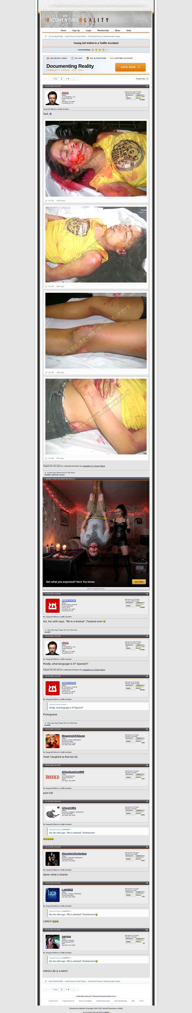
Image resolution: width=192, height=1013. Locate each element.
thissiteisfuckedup (74, 853)
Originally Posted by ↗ (58, 704)
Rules (117, 30)
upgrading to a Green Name (94, 466)
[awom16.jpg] (96, 244)
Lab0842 (67, 889)
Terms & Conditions (85, 1001)
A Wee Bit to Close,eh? (84, 996)
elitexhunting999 (73, 771)
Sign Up (76, 30)
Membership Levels (103, 1001)
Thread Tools (141, 79)
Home (63, 30)
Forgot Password (68, 1001)
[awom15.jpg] (96, 158)
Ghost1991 (69, 808)
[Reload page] (46, 36)
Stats (129, 30)
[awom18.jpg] (96, 416)
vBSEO (106, 1012)
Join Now (128, 67)
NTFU (141, 1001)
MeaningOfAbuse (73, 735)
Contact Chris (53, 1001)
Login (88, 30)
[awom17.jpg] (96, 330)
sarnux (66, 936)
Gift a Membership (120, 1001)
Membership (103, 30)
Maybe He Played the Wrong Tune (104, 996)
